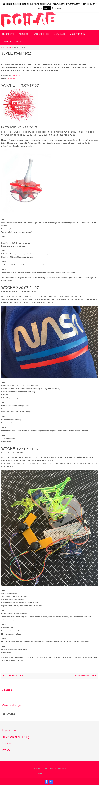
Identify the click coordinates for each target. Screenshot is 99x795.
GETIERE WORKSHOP (14, 675)
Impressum (9, 730)
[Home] (2, 47)
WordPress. (58, 773)
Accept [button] (47, 8)
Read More (56, 8)
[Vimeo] (51, 781)
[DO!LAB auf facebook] (46, 781)
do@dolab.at (18, 75)
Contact (7, 743)
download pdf (13, 78)
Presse (6, 750)
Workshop (8, 47)
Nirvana (49, 773)
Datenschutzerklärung (15, 737)
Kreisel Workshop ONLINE (84, 675)
